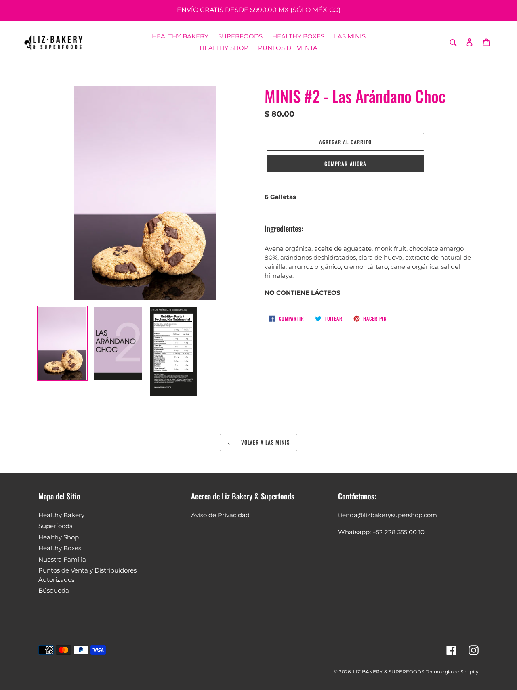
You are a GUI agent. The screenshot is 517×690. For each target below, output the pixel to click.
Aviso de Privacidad (220, 515)
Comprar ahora (345, 163)
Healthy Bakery (61, 515)
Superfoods (55, 526)
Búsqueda (53, 590)
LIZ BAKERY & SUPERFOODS (388, 672)
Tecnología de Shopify (452, 672)
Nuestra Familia (62, 559)
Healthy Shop (58, 537)
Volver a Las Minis (265, 442)
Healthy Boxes (59, 548)
